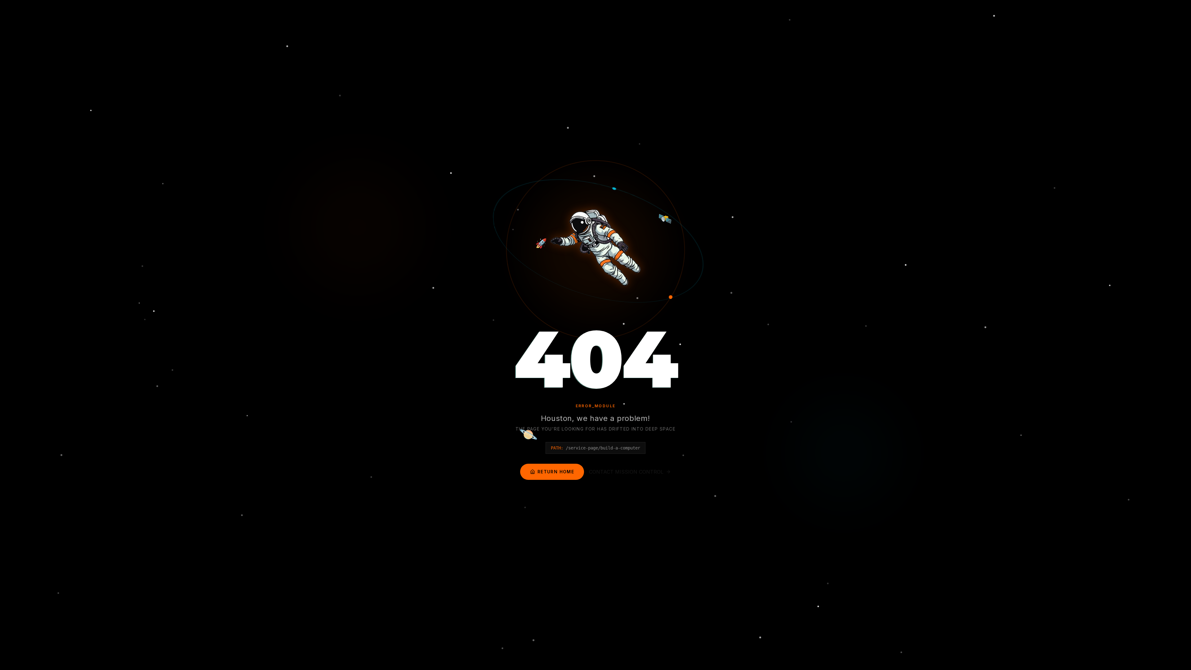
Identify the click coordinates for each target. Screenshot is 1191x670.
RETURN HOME (556, 471)
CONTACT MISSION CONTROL (626, 472)
